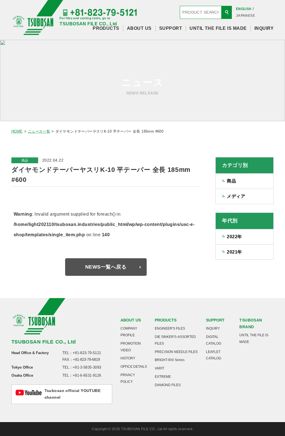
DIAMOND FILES (168, 385)
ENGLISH (244, 9)
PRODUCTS (106, 28)
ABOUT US (139, 28)
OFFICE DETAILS (134, 367)
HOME (17, 131)
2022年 (234, 236)
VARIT (159, 368)
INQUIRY (264, 28)
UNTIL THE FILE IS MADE (218, 28)
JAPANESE (245, 16)
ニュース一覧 (39, 131)
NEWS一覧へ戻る (106, 267)
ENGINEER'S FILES (170, 328)
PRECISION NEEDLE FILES (176, 352)
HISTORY (128, 358)
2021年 (234, 252)
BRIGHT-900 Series (170, 360)
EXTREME (163, 377)
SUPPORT (170, 28)
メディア (236, 196)
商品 (24, 160)
